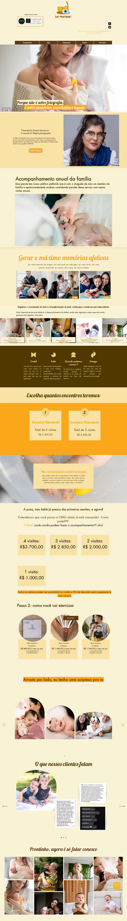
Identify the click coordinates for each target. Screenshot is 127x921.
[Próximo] (123, 725)
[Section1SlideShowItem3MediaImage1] (61, 837)
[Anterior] (4, 725)
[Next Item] (117, 885)
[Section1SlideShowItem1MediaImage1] (63, 837)
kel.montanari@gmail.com (101, 31)
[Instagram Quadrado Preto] (109, 27)
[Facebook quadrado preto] (109, 23)
